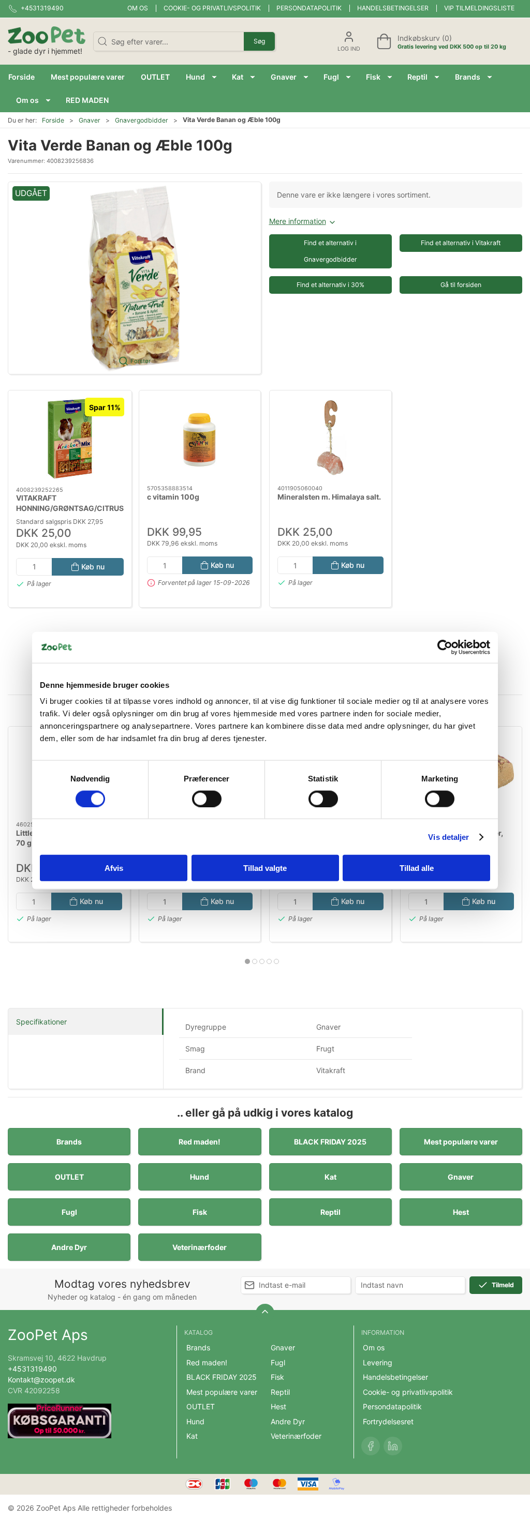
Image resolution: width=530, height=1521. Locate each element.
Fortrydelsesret (388, 1421)
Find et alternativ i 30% (330, 285)
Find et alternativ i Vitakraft (460, 243)
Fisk (200, 1212)
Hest (461, 1212)
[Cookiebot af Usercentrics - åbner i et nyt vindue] (445, 647)
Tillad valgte (265, 868)
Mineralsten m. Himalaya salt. (329, 496)
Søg (259, 41)
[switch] (207, 798)
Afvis (114, 868)
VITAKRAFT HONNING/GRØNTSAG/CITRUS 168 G (70, 507)
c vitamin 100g (173, 496)
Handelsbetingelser (393, 8)
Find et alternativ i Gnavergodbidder (330, 251)
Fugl (69, 1212)
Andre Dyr (69, 1247)
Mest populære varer (461, 1141)
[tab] (247, 961)
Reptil (330, 1212)
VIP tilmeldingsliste (479, 8)
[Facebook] (370, 1446)
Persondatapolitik (309, 8)
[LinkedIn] (393, 1446)
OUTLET (69, 1176)
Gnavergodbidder (141, 120)
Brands (69, 1141)
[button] (201, 76)
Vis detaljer (448, 836)
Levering (377, 1362)
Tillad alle (417, 868)
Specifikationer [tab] (41, 1021)
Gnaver (89, 120)
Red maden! (199, 1141)
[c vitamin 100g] (200, 437)
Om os (137, 8)
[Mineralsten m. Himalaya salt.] (330, 437)
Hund (199, 1176)
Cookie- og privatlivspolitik (212, 8)
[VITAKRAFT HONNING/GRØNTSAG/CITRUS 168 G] (70, 438)
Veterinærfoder (199, 1247)
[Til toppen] (265, 1313)
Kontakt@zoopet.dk (41, 1379)
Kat (330, 1176)
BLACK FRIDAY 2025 (330, 1141)
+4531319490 (32, 1368)
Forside (53, 120)
